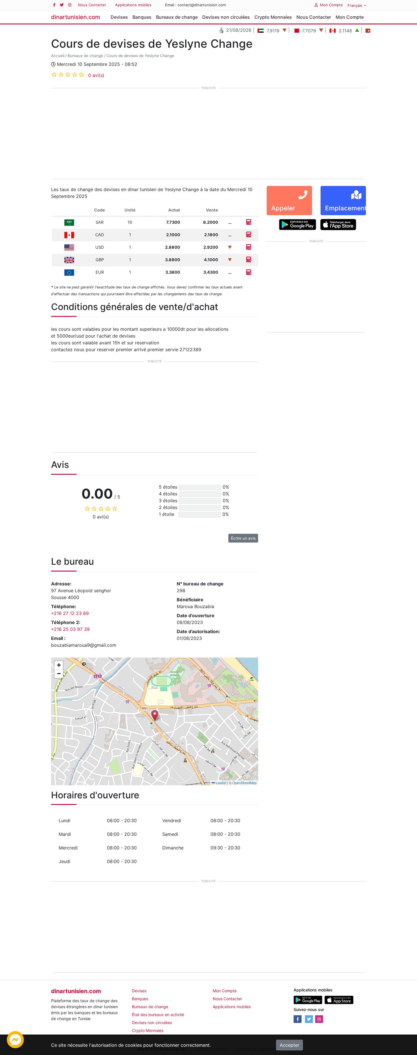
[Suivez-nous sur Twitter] (62, 5)
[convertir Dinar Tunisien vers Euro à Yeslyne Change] (248, 272)
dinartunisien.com (75, 17)
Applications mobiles (133, 5)
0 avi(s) (96, 75)
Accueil (57, 55)
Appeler (283, 208)
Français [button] (355, 5)
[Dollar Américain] (69, 247)
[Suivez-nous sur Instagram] (69, 5)
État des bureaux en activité (158, 1014)
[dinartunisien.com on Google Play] (308, 999)
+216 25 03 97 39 (70, 629)
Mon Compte (331, 5)
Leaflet (220, 782)
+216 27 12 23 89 (70, 613)
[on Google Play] (297, 224)
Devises (119, 17)
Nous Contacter (92, 5)
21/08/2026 (221, 30)
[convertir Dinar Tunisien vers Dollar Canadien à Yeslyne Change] (248, 234)
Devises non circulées (226, 17)
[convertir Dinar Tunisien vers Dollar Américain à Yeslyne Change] (248, 247)
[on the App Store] (338, 224)
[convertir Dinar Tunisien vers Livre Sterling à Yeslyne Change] (248, 259)
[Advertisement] (208, 134)
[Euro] (69, 272)
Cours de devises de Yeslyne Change (140, 55)
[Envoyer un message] (15, 1039)
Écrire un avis (243, 538)
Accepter (289, 1045)
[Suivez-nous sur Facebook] (54, 5)
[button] (154, 715)
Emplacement (346, 208)
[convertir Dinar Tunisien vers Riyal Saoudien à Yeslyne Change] (248, 222)
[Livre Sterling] (69, 259)
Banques (141, 17)
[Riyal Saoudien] (69, 222)
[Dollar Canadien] (69, 234)
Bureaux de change (177, 17)
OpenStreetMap (244, 782)
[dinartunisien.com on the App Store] (339, 999)
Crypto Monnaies (273, 17)
